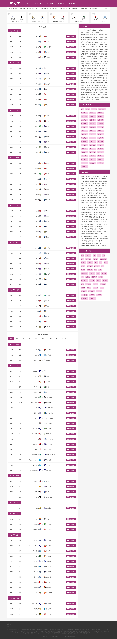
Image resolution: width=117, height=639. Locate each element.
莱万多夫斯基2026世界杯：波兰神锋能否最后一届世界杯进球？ (93, 163)
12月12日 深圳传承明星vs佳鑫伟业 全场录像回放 (94, 236)
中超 (51, 338)
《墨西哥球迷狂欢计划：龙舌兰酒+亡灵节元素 (101, 124)
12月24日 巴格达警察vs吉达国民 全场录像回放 (93, 207)
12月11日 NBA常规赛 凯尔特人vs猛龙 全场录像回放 (95, 238)
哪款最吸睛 (84, 116)
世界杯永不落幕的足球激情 (84, 124)
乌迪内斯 (103, 273)
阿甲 (36, 338)
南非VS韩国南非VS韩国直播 (84, 145)
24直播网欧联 (93, 8)
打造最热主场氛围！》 (84, 127)
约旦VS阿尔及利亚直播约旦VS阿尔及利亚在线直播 (101, 152)
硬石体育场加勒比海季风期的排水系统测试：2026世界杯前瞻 (84, 142)
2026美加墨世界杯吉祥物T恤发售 (101, 131)
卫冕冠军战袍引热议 (93, 113)
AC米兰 (83, 262)
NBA (20, 36)
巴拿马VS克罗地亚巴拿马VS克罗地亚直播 (101, 142)
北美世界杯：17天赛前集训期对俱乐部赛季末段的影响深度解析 (101, 138)
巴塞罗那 (88, 255)
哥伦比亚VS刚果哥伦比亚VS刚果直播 (92, 152)
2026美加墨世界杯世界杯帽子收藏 (84, 131)
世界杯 (88, 109)
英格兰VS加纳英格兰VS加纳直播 (93, 142)
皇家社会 (89, 270)
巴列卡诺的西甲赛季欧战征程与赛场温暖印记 (93, 30)
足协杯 (83, 288)
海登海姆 (99, 291)
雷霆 (95, 270)
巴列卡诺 (105, 280)
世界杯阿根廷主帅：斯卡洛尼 (84, 160)
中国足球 (92, 295)
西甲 (30, 338)
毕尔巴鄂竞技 (84, 281)
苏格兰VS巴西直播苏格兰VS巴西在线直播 (101, 145)
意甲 (24, 338)
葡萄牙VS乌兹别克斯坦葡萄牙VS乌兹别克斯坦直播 (101, 149)
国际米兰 (90, 262)
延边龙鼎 (83, 291)
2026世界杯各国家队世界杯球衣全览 (101, 113)
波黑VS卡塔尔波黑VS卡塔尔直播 (92, 156)
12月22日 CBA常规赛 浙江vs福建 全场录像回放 (93, 212)
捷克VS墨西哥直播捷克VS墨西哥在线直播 (84, 149)
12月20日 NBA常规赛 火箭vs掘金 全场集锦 (92, 217)
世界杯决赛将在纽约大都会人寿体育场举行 (93, 124)
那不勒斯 (88, 259)
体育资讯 (61, 3)
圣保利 (102, 288)
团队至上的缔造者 (93, 160)
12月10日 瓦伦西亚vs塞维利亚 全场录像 (91, 241)
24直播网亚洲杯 (83, 8)
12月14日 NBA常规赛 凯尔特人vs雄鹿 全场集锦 (93, 231)
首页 (28, 3)
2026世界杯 (102, 109)
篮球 (100, 262)
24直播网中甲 (63, 8)
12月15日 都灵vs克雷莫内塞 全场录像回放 (92, 229)
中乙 (82, 277)
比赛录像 (95, 288)
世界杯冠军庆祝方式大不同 (101, 120)
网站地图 (72, 636)
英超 (17, 338)
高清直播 (71, 36)
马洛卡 (89, 288)
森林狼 (88, 277)
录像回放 (72, 3)
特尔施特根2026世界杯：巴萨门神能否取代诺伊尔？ (101, 163)
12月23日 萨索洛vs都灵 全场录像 (90, 210)
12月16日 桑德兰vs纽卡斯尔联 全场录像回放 (93, 226)
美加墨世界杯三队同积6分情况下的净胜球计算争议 (84, 120)
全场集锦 (99, 295)
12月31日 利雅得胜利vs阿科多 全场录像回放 (93, 190)
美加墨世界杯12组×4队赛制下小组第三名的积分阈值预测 (101, 134)
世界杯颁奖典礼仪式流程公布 (93, 120)
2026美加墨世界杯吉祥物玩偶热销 (84, 134)
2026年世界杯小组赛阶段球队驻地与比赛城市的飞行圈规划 (93, 134)
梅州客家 (95, 284)
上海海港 (88, 284)
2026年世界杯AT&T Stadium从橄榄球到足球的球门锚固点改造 (93, 138)
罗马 (102, 266)
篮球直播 (50, 3)
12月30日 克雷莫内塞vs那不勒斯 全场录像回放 (93, 193)
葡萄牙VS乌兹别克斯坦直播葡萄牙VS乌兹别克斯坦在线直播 (84, 152)
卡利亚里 (94, 277)
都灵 (100, 270)
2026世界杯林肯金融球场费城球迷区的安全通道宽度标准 (101, 116)
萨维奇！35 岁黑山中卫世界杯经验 (84, 163)
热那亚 (83, 266)
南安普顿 (89, 266)
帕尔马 (106, 262)
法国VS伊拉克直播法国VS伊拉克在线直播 (84, 156)
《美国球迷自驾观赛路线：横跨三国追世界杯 (93, 127)
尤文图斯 (95, 259)
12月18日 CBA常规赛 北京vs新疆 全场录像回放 (93, 222)
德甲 (82, 259)
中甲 (57, 338)
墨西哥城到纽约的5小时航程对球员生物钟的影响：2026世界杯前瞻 (93, 116)
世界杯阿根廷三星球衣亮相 (84, 113)
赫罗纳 (98, 280)
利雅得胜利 (84, 295)
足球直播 (38, 3)
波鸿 (82, 284)
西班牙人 (96, 266)
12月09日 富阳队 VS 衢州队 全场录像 (91, 243)
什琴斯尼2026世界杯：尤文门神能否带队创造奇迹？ (84, 167)
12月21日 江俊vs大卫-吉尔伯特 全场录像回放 (93, 214)
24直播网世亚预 (73, 8)
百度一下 (9, 626)
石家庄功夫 (91, 291)
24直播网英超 (24, 8)
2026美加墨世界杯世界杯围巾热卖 (93, 131)
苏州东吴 (102, 284)
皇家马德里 (103, 259)
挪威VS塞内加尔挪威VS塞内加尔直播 (101, 156)
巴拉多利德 (84, 273)
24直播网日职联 (54, 8)
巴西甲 (43, 338)
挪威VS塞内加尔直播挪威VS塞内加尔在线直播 (93, 145)
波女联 (64, 338)
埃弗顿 (83, 270)
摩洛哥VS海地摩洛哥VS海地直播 (93, 149)
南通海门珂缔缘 (93, 299)
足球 (94, 255)
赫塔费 (101, 277)
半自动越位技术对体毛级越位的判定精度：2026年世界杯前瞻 (84, 138)
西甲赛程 (94, 109)
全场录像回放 (84, 299)
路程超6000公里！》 (101, 127)
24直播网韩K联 (44, 8)
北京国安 (92, 273)
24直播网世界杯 (33, 8)
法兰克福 (92, 280)
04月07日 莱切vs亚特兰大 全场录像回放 (91, 188)
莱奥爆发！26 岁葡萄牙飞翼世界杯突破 (101, 160)
